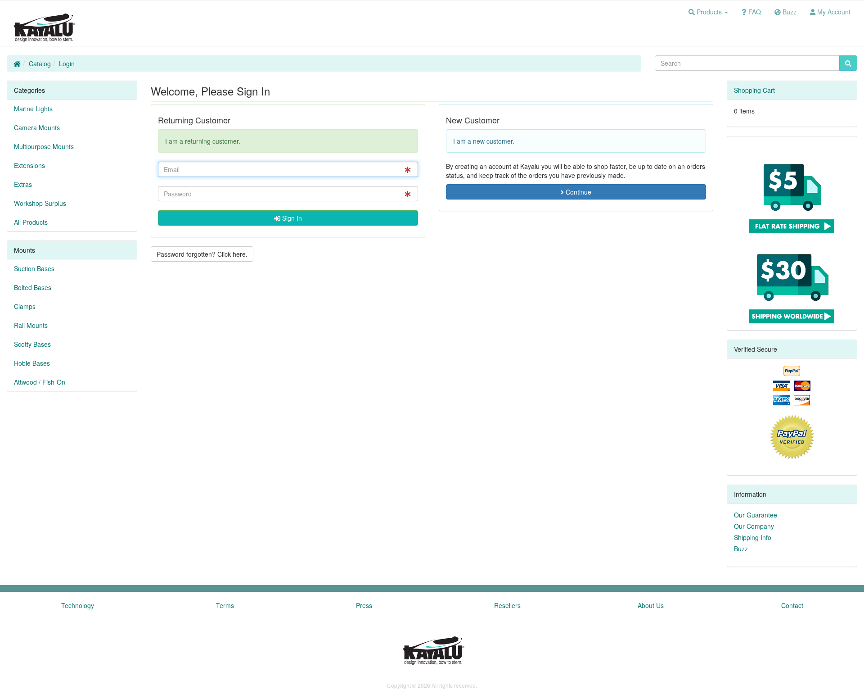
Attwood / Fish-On (39, 381)
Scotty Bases (32, 344)
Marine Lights (33, 108)
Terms (225, 605)
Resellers (507, 605)
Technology (77, 605)
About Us (651, 605)
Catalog (40, 63)
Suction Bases (34, 268)
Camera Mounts (37, 127)
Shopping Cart (754, 90)
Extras (23, 184)
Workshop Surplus (40, 203)
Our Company (754, 526)
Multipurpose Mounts (44, 146)
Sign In (291, 217)
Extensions (29, 165)
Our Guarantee (755, 514)
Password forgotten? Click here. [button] (202, 254)
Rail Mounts (31, 325)
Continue (577, 191)
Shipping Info (752, 537)
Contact (792, 605)
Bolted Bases (32, 287)
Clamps (25, 306)
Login (67, 63)
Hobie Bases (32, 363)
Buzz (741, 548)
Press (364, 605)
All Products (31, 222)
